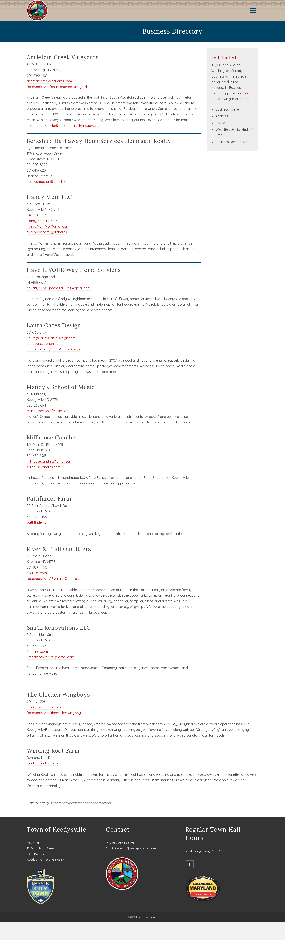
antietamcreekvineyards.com (49, 81)
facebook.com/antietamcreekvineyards (57, 87)
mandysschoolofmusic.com (48, 411)
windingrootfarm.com (43, 763)
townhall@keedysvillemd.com (135, 848)
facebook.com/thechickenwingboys (54, 713)
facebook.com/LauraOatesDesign (53, 349)
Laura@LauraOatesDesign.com (51, 338)
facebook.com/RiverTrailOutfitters (53, 578)
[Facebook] (190, 864)
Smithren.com (37, 651)
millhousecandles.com (44, 467)
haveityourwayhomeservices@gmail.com (59, 288)
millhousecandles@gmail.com (49, 461)
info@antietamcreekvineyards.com (76, 125)
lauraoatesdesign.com (44, 343)
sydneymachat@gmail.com (48, 181)
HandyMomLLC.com (42, 221)
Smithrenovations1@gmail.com (50, 657)
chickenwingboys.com (44, 707)
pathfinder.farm (39, 522)
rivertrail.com (37, 573)
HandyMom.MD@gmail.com (48, 226)
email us (244, 93)
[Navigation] (253, 10)
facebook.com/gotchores (47, 232)
